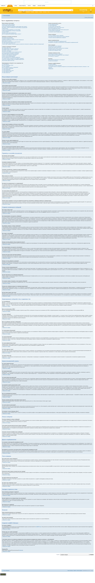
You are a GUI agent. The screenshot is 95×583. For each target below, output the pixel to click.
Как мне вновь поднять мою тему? (8, 60)
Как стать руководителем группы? (54, 28)
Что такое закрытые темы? (7, 71)
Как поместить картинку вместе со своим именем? (11, 41)
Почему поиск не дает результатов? (54, 47)
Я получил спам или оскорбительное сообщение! (57, 37)
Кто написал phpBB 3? (52, 64)
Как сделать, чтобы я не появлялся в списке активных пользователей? (14, 27)
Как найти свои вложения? (53, 60)
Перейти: (58, 554)
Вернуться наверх (6, 82)
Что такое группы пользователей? (54, 26)
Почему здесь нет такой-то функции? (55, 65)
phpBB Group (38, 526)
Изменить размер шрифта (92, 15)
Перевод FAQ (50, 68)
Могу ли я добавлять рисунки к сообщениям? (10, 67)
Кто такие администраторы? (53, 24)
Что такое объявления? (6, 69)
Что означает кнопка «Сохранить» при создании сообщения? (13, 58)
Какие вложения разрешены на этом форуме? (56, 59)
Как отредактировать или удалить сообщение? (10, 48)
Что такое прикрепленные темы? (8, 70)
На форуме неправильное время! (8, 38)
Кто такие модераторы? (52, 25)
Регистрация (90, 17)
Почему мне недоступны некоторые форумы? (10, 54)
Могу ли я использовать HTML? (7, 65)
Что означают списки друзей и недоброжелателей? (57, 41)
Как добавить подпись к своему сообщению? (10, 49)
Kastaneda (21, 550)
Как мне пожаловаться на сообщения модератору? (11, 57)
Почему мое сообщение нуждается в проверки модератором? (13, 59)
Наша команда (70, 570)
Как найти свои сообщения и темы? (54, 50)
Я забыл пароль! (5, 28)
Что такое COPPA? (5, 31)
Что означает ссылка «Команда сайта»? (55, 31)
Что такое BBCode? (5, 64)
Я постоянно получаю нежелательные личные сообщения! (58, 36)
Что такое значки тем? (6, 72)
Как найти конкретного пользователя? (55, 49)
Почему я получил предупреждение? (8, 56)
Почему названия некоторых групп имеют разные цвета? (58, 29)
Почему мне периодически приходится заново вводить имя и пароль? (14, 26)
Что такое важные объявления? (7, 68)
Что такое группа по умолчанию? (54, 30)
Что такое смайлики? (6, 66)
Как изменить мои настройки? (7, 37)
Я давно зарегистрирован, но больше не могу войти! (11, 30)
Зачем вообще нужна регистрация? (8, 25)
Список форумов (6, 15)
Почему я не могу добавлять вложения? (9, 55)
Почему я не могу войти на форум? (8, 24)
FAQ (86, 17)
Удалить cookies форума (77, 570)
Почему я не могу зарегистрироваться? (9, 32)
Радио (91, 11)
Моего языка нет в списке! (6, 40)
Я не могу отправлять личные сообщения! (55, 35)
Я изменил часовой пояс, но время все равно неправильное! (13, 39)
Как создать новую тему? (6, 47)
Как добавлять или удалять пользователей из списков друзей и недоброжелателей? (63, 42)
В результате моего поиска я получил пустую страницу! (58, 48)
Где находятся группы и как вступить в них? (56, 27)
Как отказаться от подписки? (53, 56)
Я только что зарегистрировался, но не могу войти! (11, 29)
